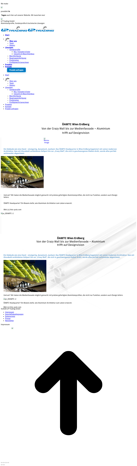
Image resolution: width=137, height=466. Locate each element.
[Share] (4, 462)
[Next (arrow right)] (4, 464)
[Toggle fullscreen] (6, 462)
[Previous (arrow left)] (2, 464)
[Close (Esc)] (2, 462)
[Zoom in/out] (8, 462)
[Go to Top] (68, 460)
